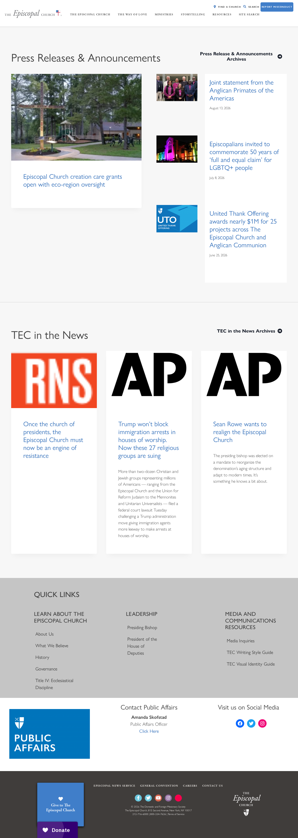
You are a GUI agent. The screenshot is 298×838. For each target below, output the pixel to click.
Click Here (149, 731)
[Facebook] (138, 798)
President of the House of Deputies (142, 646)
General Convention (159, 786)
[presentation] (76, 117)
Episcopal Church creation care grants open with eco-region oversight (72, 180)
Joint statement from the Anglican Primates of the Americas (242, 90)
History (42, 657)
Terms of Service (176, 814)
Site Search (249, 14)
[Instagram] (168, 798)
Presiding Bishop (142, 627)
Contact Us (212, 786)
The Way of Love (132, 14)
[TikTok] (178, 798)
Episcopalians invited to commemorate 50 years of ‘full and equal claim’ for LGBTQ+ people (244, 156)
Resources (222, 14)
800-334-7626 (158, 814)
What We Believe (51, 645)
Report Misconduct (277, 6)
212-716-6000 (140, 814)
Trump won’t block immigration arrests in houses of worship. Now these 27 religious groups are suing (148, 439)
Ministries (164, 14)
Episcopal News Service (114, 786)
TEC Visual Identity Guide (250, 664)
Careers (190, 786)
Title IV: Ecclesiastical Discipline (54, 684)
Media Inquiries (240, 640)
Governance (46, 669)
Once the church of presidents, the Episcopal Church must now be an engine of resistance (53, 439)
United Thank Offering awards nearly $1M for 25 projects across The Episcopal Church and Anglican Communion (243, 229)
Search (253, 6)
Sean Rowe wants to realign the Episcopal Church (240, 432)
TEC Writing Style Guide (250, 652)
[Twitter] (148, 798)
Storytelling (193, 14)
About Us (44, 634)
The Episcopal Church (90, 14)
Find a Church (229, 6)
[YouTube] (158, 798)
